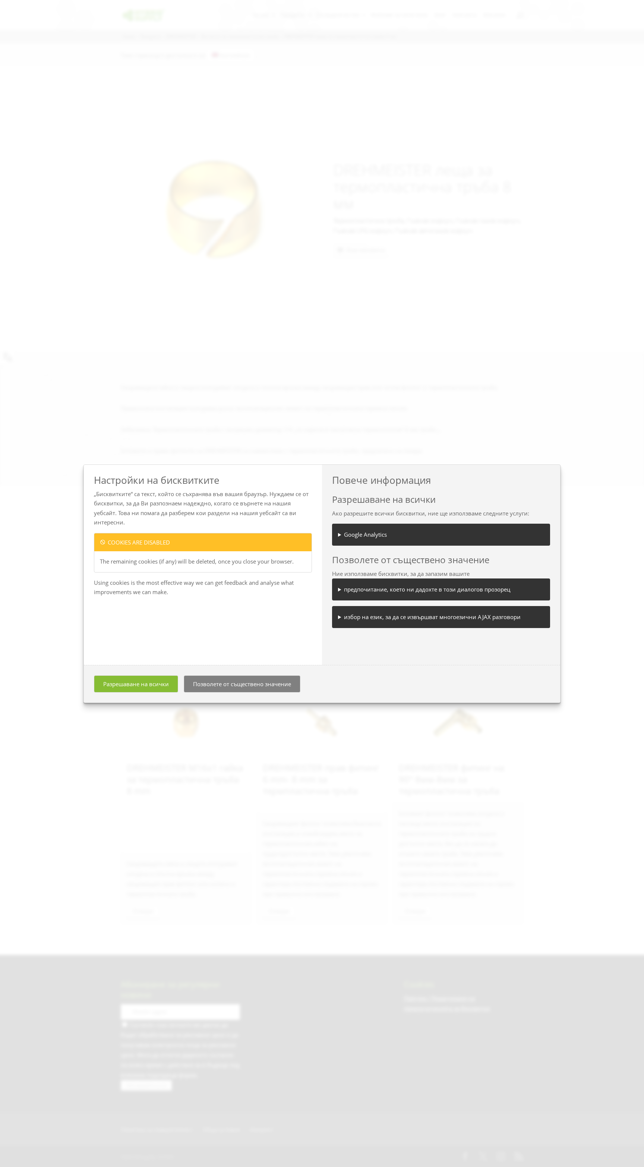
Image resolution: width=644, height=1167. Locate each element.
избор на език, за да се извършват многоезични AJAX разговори (432, 617)
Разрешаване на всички (136, 684)
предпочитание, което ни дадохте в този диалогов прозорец (427, 589)
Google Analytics (365, 534)
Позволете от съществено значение (242, 684)
